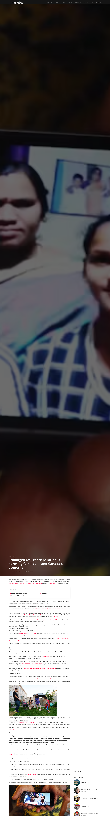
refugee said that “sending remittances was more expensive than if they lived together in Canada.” (35, 678)
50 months (55, 616)
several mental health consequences (27, 633)
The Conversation (18, 571)
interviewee (21, 645)
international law (32, 774)
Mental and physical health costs (19, 593)
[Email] (19, 573)
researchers (11, 729)
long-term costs (52, 583)
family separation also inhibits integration (29, 722)
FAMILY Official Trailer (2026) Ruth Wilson (89, 789)
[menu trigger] (10, 2)
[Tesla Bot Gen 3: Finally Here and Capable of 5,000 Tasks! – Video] (77, 806)
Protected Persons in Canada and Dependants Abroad (37, 615)
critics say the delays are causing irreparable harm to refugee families (25, 583)
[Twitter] (14, 573)
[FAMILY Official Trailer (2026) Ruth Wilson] (77, 790)
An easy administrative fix (17, 595)
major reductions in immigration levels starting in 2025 (44, 620)
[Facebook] (13, 573)
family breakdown (45, 656)
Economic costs (45, 593)
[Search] (100, 2)
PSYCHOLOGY (11, 556)
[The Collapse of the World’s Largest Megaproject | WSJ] (77, 782)
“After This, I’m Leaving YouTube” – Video (89, 813)
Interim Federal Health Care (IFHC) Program (31, 663)
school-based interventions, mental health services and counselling (40, 668)
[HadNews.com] (18, 2)
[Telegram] (17, 573)
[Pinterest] (16, 573)
